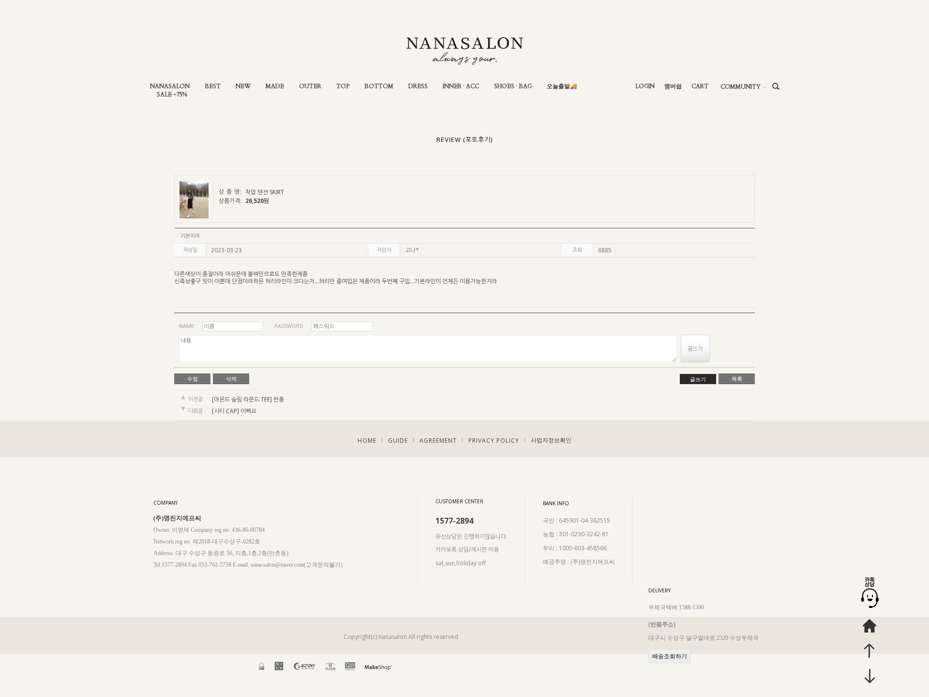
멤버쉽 (673, 86)
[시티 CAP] (225, 411)
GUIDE (398, 440)
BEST (213, 86)
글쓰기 (698, 379)
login (645, 86)
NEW (243, 86)
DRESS (418, 86)
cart (699, 86)
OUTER (310, 86)
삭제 (231, 379)
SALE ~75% (172, 94)
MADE (275, 86)
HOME (367, 440)
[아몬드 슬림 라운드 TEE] (242, 399)
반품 (278, 399)
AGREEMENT (438, 440)
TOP (342, 86)
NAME (186, 325)
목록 (737, 379)
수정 (192, 379)
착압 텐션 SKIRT (264, 192)
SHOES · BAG (513, 86)
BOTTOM (378, 86)
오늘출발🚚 (562, 86)
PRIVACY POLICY (493, 440)
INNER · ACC (461, 86)
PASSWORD (288, 325)
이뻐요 (248, 411)
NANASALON (170, 86)
